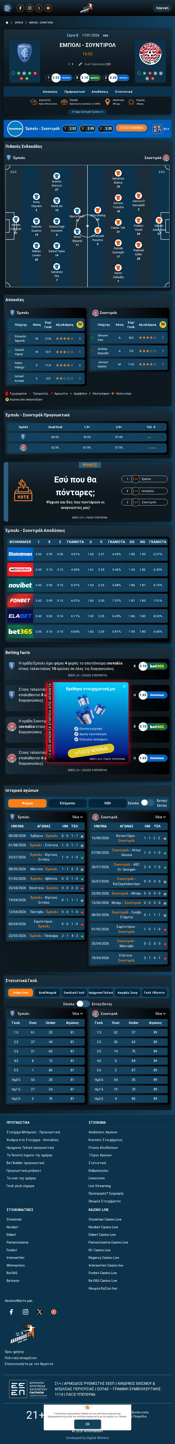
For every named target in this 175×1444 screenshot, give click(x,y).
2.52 (39, 554)
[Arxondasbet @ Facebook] (20, 8)
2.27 (101, 554)
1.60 (91, 600)
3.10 (49, 569)
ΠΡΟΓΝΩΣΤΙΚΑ (18, 1123)
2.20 (101, 600)
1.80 (142, 616)
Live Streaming (100, 1186)
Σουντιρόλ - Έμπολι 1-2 (92, 111)
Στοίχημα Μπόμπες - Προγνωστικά (33, 1132)
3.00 (49, 616)
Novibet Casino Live (103, 1227)
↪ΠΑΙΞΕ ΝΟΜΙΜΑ (91, 750)
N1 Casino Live (100, 1250)
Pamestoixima (17, 1242)
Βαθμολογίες (98, 1171)
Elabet (11, 1235)
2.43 (39, 569)
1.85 (132, 554)
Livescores (97, 1178)
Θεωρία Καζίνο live (103, 1288)
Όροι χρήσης (14, 1352)
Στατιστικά (97, 1163)
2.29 (101, 569)
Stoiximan (14, 1219)
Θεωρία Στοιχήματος (105, 1201)
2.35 (39, 631)
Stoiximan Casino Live (105, 1219)
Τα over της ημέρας (21, 1178)
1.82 (142, 569)
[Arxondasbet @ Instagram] (29, 8)
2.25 (101, 585)
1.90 (142, 554)
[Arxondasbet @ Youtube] (48, 8)
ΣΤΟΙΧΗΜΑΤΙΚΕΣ (20, 1210)
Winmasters (16, 1265)
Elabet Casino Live (102, 1235)
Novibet (12, 1227)
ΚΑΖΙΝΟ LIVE (99, 1210)
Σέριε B (72, 35)
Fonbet (12, 1250)
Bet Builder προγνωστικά (25, 1163)
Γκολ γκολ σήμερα (20, 1186)
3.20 (60, 554)
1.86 (132, 585)
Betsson (13, 1281)
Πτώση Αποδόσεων (103, 1148)
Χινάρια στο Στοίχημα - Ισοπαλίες (33, 1140)
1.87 (142, 585)
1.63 (91, 585)
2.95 (49, 554)
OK (87, 1424)
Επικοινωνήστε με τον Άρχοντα (29, 1364)
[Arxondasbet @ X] (39, 8)
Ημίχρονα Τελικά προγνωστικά (30, 1148)
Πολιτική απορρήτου (21, 1358)
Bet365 (12, 1273)
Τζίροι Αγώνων (100, 1155)
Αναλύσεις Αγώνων (103, 1132)
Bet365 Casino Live (103, 1281)
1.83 (142, 600)
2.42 (39, 616)
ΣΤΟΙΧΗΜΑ (97, 1123)
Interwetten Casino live (106, 1265)
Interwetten (15, 1258)
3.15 (60, 569)
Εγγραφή (162, 8)
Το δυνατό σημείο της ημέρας (29, 1155)
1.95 (132, 631)
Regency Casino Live (104, 1258)
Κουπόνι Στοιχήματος (106, 1140)
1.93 (132, 569)
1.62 (91, 631)
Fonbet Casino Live (103, 1273)
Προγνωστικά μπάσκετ (24, 1171)
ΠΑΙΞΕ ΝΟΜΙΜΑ (131, 128)
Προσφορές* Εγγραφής (106, 1193)
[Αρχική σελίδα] (7, 22)
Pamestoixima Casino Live (108, 1242)
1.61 (91, 569)
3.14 (60, 616)
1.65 (91, 554)
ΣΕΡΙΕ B (19, 22)
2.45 (39, 585)
